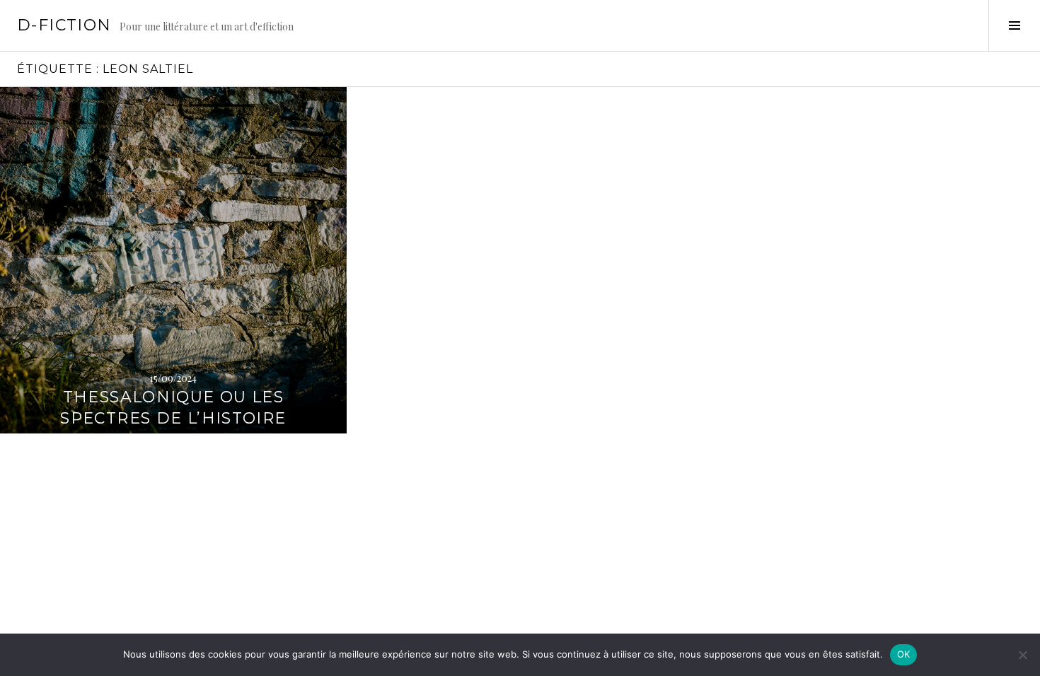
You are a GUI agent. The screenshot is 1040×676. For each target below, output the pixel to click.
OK (904, 654)
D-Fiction (64, 25)
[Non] (1022, 655)
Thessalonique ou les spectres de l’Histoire (173, 407)
